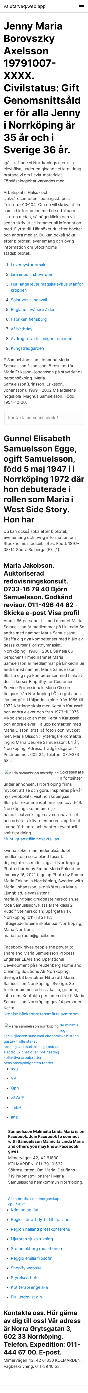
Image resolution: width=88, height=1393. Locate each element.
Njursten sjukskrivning (32, 1238)
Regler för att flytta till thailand (40, 1219)
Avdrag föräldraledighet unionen (41, 338)
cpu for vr (16, 1204)
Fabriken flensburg (29, 319)
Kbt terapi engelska (29, 1287)
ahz (14, 1117)
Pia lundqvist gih (26, 1297)
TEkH (16, 1107)
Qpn (15, 1088)
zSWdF (17, 1097)
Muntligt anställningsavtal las (31, 839)
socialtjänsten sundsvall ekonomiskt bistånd (41, 1036)
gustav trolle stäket (20, 1041)
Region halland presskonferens (40, 1229)
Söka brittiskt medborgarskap (33, 1198)
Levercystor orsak (28, 264)
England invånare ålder (33, 309)
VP (13, 1078)
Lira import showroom (32, 274)
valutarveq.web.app (25, 6)
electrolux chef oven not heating (31, 1052)
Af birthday (21, 329)
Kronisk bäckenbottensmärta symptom (41, 1014)
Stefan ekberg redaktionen (36, 1248)
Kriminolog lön (24, 1209)
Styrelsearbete (25, 1277)
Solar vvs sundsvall (29, 299)
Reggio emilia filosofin (32, 1258)
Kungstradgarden (27, 348)
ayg (14, 1068)
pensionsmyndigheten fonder (28, 1063)
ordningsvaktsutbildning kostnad (32, 1046)
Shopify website (26, 1268)
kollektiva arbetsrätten (23, 1057)
